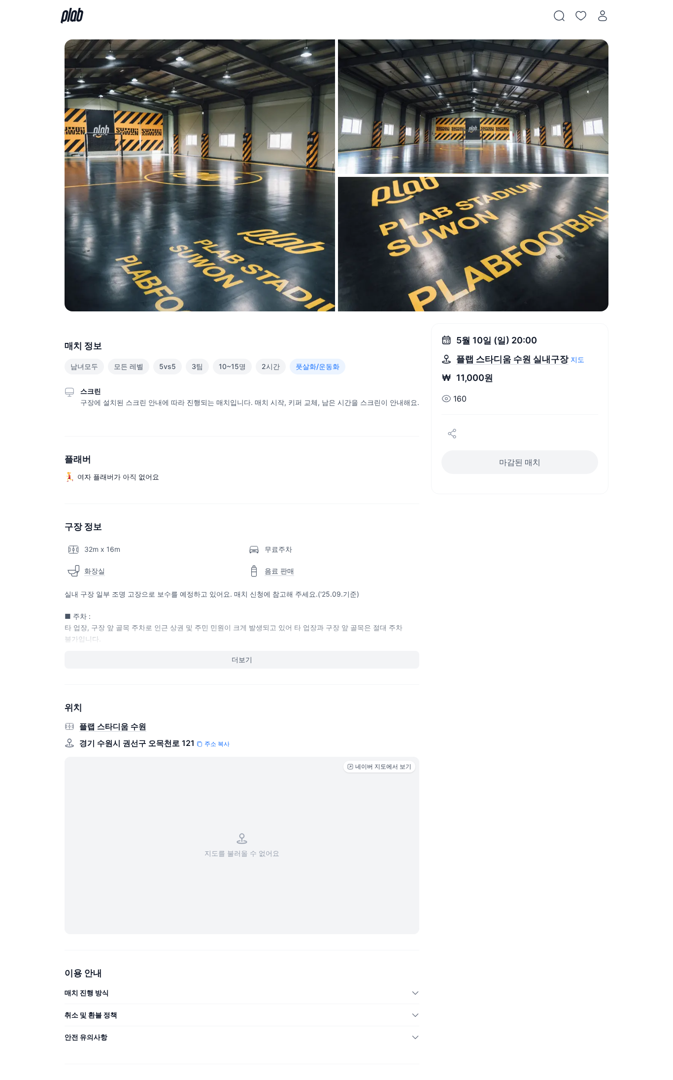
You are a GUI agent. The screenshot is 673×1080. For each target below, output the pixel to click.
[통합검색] (559, 16)
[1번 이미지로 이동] (200, 175)
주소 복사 (217, 743)
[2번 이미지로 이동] (473, 106)
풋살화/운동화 (317, 366)
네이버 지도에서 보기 (383, 766)
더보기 (242, 659)
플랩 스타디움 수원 (112, 726)
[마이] (602, 16)
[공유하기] (452, 433)
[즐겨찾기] (581, 16)
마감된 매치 (519, 462)
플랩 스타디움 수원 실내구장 (512, 359)
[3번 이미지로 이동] (473, 244)
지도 (577, 359)
